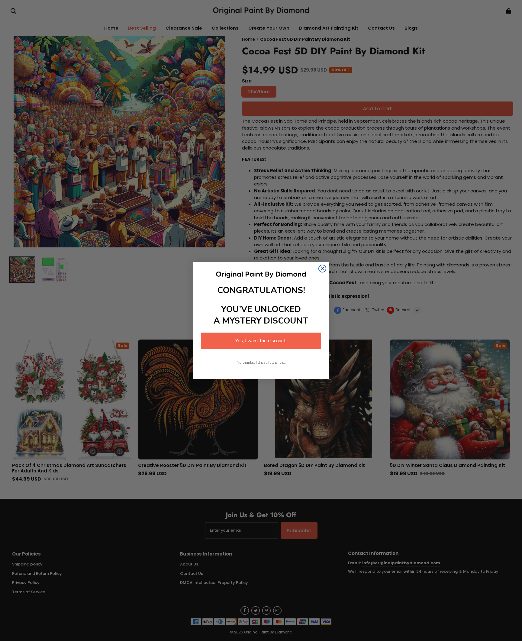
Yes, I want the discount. (261, 340)
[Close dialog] (322, 268)
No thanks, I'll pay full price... (261, 362)
